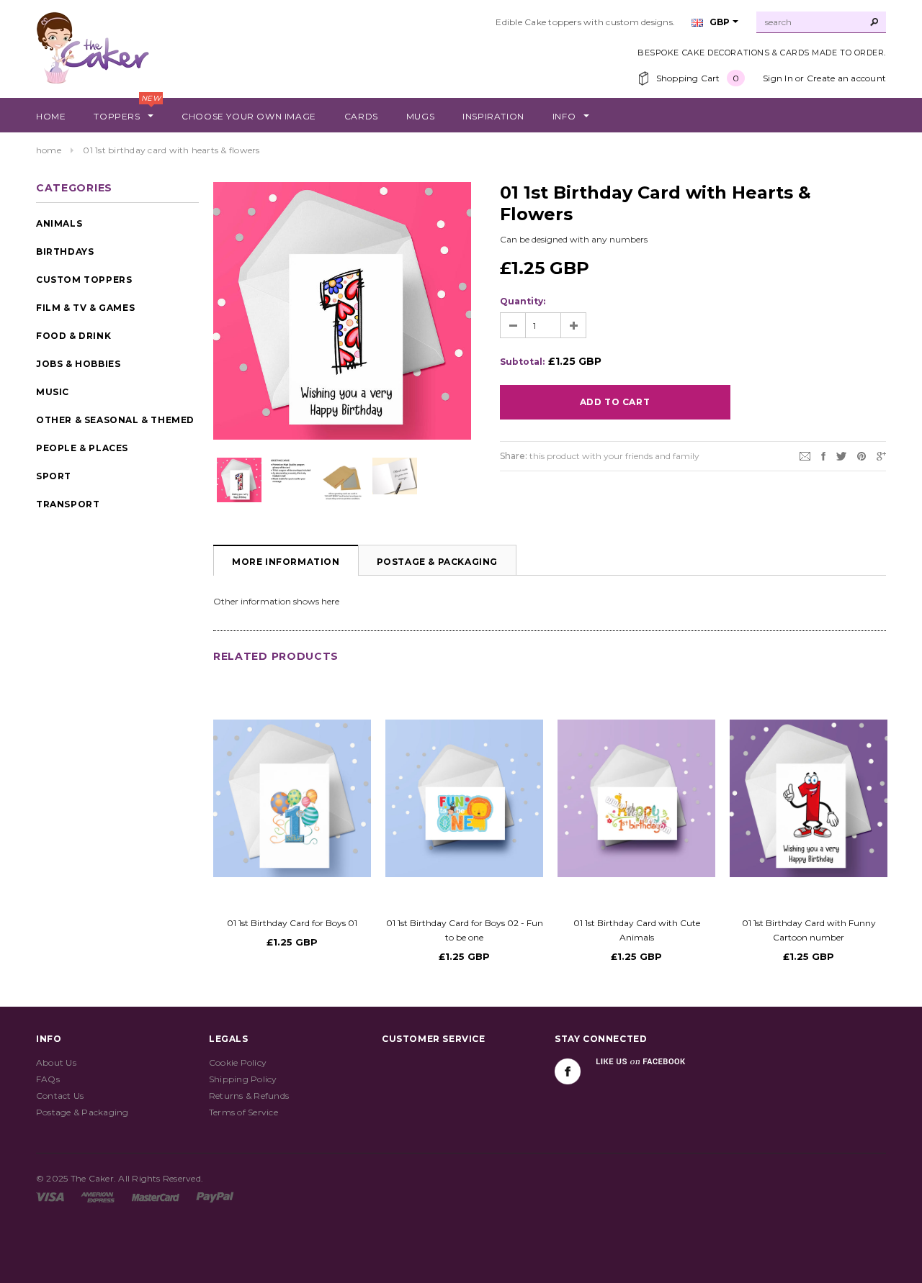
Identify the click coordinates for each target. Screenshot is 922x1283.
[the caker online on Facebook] (568, 1071)
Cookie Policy (238, 1062)
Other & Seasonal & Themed (115, 419)
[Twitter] (841, 455)
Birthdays (65, 251)
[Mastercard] (155, 1196)
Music (52, 391)
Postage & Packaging (437, 561)
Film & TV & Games (85, 307)
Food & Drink (73, 335)
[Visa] (50, 1196)
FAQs (48, 1079)
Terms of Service (243, 1112)
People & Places (82, 448)
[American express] (98, 1196)
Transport (67, 504)
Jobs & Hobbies (78, 363)
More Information (286, 561)
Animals (59, 223)
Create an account (846, 78)
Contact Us (60, 1095)
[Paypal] (215, 1196)
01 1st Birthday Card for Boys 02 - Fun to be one (464, 930)
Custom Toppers (84, 279)
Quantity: (522, 301)
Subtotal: (522, 361)
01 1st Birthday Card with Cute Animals (636, 930)
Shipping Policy (243, 1079)
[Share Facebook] (823, 455)
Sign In (778, 78)
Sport (53, 476)
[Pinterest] (861, 455)
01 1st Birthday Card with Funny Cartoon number (809, 930)
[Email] (805, 455)
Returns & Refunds (249, 1095)
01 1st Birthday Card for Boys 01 (292, 922)
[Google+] (881, 455)
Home (48, 150)
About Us (56, 1062)
